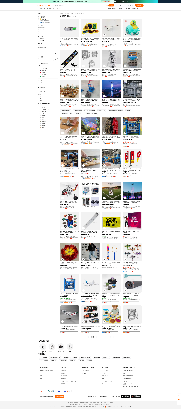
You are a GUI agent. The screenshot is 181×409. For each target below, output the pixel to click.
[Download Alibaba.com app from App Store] (125, 396)
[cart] (125, 5)
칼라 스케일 (82, 360)
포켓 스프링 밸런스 (44, 360)
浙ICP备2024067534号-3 (126, 406)
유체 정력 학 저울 (116, 357)
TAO (101, 402)
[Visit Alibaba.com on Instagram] (132, 386)
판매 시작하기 (126, 373)
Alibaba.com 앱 (103, 396)
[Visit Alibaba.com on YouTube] (135, 386)
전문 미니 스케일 (127, 357)
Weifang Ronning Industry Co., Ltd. (109, 238)
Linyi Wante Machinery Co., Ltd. (67, 174)
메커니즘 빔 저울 (102, 110)
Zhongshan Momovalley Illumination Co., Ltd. (90, 142)
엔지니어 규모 (106, 357)
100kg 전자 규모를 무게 (90, 110)
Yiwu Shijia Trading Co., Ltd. (108, 75)
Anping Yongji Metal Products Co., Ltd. (89, 75)
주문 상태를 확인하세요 (128, 375)
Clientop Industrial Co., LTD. (129, 207)
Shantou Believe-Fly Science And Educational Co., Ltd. (90, 331)
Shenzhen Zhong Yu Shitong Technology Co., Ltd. (111, 207)
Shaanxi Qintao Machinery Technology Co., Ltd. (132, 75)
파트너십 (125, 381)
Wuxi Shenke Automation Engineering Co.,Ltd (132, 105)
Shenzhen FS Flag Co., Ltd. (129, 174)
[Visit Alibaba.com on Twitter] (129, 386)
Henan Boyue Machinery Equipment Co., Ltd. (69, 237)
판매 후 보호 (63, 378)
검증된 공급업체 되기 (127, 378)
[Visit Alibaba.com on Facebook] (124, 386)
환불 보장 (63, 373)
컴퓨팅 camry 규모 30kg (67, 113)
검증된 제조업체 (85, 370)
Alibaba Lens (48, 396)
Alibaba (61, 13)
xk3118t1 (66, 357)
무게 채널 (129, 110)
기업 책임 (42, 375)
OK (55, 53)
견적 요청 (84, 373)
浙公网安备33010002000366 (113, 406)
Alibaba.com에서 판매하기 (128, 370)
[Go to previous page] (89, 337)
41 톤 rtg (95, 113)
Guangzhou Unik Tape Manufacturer (89, 44)
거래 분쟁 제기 (105, 375)
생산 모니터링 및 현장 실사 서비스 (68, 381)
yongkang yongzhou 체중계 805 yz (116, 110)
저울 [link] (85, 13)
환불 (103, 378)
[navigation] (48, 175)
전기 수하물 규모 (44, 357)
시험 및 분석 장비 (78, 13)
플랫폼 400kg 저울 (78, 110)
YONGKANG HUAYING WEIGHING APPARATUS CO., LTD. (69, 44)
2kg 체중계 (88, 113)
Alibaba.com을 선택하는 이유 (46, 370)
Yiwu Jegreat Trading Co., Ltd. (108, 268)
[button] (107, 5)
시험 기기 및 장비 (69, 13)
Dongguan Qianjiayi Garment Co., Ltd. (110, 142)
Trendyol (105, 402)
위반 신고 (104, 383)
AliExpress (70, 402)
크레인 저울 (73, 360)
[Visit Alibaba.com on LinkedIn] (126, 386)
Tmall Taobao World (83, 402)
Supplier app (91, 396)
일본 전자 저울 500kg (66, 110)
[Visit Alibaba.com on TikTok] (138, 386)
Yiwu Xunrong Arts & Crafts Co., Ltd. (131, 269)
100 (109, 337)
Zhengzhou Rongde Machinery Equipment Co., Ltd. (90, 105)
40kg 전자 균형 (78, 113)
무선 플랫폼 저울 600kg (55, 357)
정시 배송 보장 (64, 375)
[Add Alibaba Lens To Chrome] (59, 396)
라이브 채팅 (104, 373)
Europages (111, 402)
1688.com (76, 402)
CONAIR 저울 (74, 357)
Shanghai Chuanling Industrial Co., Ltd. (110, 301)
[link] (179, 395)
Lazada (90, 402)
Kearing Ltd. (83, 237)
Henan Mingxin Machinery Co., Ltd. (68, 301)
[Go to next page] (112, 337)
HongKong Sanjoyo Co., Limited (67, 207)
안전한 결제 (63, 370)
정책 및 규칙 (63, 383)
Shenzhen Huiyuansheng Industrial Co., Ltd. (69, 331)
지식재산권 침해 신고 (107, 381)
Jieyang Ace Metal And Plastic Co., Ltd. (89, 177)
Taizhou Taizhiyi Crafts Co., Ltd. (67, 105)
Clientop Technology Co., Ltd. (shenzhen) (111, 105)
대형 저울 (90, 360)
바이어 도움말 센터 (106, 370)
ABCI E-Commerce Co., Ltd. (108, 45)
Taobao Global (96, 402)
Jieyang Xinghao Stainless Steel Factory (69, 143)
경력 (41, 378)
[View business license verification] (103, 407)
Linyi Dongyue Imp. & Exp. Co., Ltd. (109, 174)
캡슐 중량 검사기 (64, 360)
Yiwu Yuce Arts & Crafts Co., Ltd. (67, 268)
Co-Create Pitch (44, 373)
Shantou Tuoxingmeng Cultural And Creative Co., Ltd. (132, 44)
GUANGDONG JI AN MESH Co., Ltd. (131, 301)
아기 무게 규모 (97, 357)
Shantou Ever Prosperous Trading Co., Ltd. (90, 299)
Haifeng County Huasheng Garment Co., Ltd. (90, 268)
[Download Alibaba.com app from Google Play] (136, 396)
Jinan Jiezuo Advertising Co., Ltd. (130, 238)
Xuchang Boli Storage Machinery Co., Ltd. (132, 144)
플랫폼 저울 (54, 360)
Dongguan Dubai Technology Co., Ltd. (68, 75)
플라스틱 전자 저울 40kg (85, 357)
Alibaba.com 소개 (44, 367)
